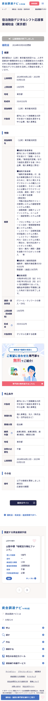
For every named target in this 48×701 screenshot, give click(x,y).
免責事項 (38, 671)
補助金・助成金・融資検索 (21, 9)
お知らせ (9, 619)
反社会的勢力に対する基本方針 (17, 681)
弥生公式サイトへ (28, 686)
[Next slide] (27, 590)
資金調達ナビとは (13, 613)
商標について (34, 681)
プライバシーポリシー (25, 671)
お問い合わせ (16, 686)
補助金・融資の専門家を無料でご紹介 (20, 697)
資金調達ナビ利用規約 (17, 676)
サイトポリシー (11, 671)
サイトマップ (31, 676)
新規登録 (34, 3)
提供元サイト (23, 502)
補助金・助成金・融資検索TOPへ (21, 514)
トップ (4, 9)
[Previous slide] (19, 590)
